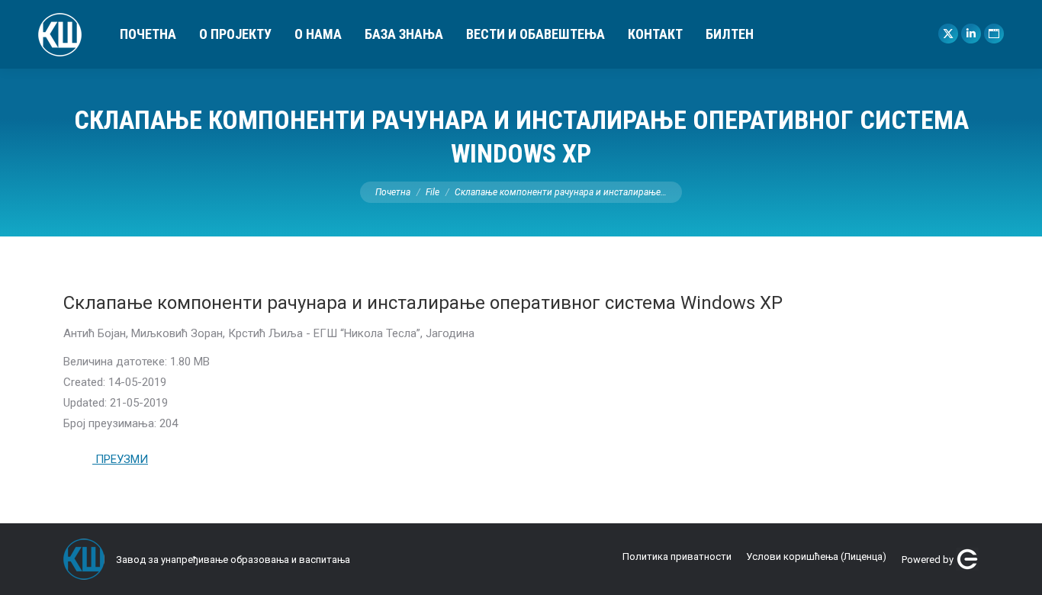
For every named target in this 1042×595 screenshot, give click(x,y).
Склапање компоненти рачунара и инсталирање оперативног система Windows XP (423, 303)
